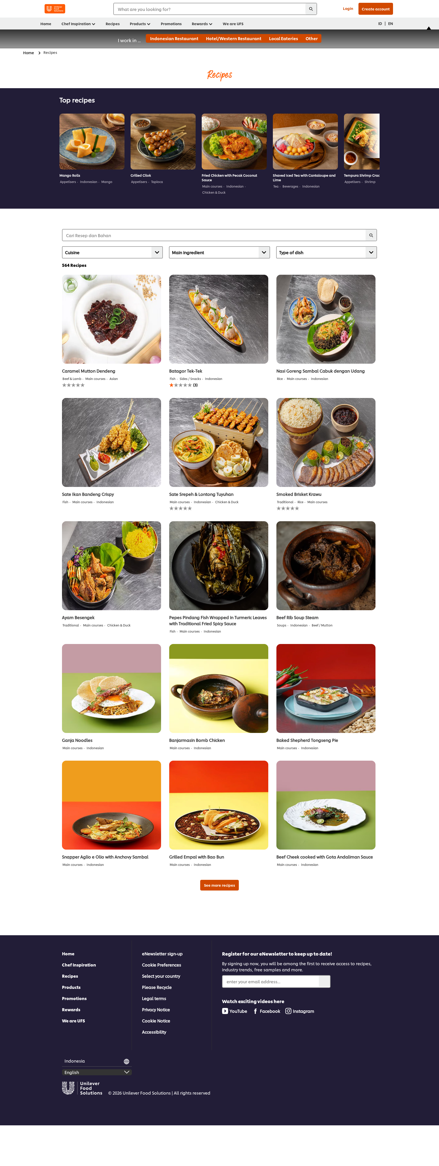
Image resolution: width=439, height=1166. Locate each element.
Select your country (161, 976)
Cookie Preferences (161, 965)
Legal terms (154, 998)
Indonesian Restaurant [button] (173, 38)
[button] (429, 36)
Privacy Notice (156, 1009)
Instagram (303, 1011)
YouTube (238, 1011)
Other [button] (311, 38)
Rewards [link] (200, 23)
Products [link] (138, 23)
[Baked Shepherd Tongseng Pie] (325, 688)
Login (348, 8)
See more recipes (219, 885)
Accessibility (154, 1032)
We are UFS (73, 1020)
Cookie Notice (156, 1020)
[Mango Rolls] (91, 142)
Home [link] (45, 23)
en (390, 23)
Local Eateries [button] (283, 38)
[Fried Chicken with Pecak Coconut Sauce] (234, 142)
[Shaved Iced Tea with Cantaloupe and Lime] (305, 142)
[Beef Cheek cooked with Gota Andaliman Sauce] (325, 805)
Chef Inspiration (79, 965)
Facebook (270, 1011)
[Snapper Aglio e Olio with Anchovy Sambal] (111, 805)
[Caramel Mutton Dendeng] (111, 319)
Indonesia (75, 1061)
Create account (376, 8)
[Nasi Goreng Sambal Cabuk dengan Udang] (325, 319)
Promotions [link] (171, 23)
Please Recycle (157, 987)
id (380, 23)
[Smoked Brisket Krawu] (325, 442)
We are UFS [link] (233, 23)
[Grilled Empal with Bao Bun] (218, 805)
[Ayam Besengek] (111, 565)
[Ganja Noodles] (111, 688)
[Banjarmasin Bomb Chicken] (218, 688)
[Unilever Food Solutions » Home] (55, 9)
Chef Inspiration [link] (76, 23)
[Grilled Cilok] (163, 142)
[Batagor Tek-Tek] (218, 319)
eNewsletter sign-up (162, 953)
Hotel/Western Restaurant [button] (233, 38)
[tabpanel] (91, 151)
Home (68, 953)
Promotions (74, 998)
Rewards (71, 1009)
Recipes (70, 976)
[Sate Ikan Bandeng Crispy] (111, 442)
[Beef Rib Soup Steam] (325, 565)
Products (71, 987)
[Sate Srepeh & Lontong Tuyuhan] (218, 442)
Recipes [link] (113, 23)
